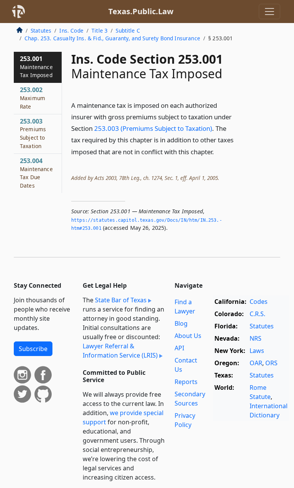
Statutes (41, 30)
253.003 (33, 133)
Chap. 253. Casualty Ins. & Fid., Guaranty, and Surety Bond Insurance (112, 38)
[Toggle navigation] (269, 11)
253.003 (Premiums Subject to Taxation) (153, 128)
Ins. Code (71, 30)
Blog (181, 323)
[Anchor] (218, 151)
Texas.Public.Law (140, 11)
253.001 (36, 66)
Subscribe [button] (33, 349)
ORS (271, 363)
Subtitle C (128, 30)
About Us (188, 335)
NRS (255, 338)
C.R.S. (257, 314)
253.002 (32, 98)
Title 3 (99, 30)
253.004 (36, 173)
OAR (256, 363)
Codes (259, 301)
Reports (186, 382)
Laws (257, 350)
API (179, 348)
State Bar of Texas (121, 300)
